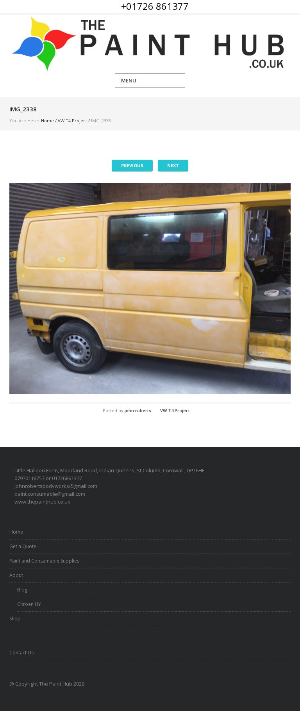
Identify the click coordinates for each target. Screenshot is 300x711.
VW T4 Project (72, 120)
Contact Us (21, 652)
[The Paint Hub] (150, 44)
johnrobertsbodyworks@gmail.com (55, 485)
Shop (15, 618)
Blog (22, 589)
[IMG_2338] (150, 288)
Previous (132, 165)
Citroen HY (29, 604)
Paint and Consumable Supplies (44, 560)
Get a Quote (22, 546)
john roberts (138, 410)
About (16, 575)
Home (47, 120)
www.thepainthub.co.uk (42, 501)
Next (173, 165)
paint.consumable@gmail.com (49, 493)
